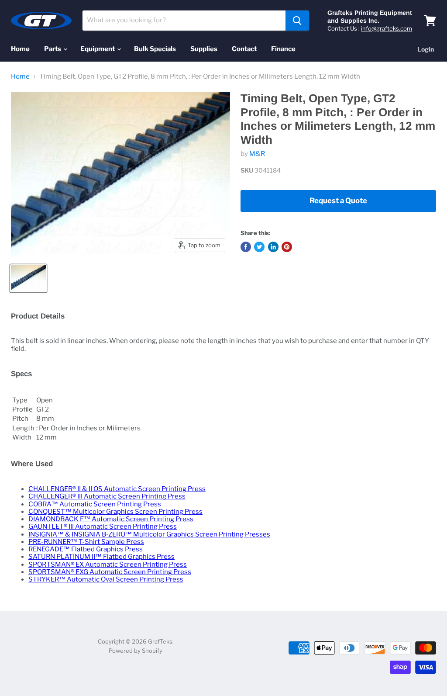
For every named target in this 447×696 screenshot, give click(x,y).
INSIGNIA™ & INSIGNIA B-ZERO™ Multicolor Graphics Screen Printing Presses (149, 534)
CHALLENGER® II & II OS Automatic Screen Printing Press (117, 489)
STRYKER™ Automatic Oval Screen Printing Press (105, 579)
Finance (283, 49)
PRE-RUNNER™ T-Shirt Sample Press (86, 542)
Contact (244, 49)
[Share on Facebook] (246, 247)
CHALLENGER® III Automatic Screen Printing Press (107, 496)
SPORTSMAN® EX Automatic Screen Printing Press (107, 564)
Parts (53, 49)
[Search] (297, 20)
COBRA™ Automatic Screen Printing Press (94, 504)
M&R (257, 154)
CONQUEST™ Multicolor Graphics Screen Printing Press (115, 512)
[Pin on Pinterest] (287, 247)
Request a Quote (338, 200)
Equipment (98, 49)
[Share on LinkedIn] (273, 247)
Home (20, 49)
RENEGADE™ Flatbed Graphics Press (85, 549)
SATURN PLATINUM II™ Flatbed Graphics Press (101, 557)
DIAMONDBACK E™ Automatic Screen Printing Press (110, 519)
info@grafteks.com (386, 28)
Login (425, 49)
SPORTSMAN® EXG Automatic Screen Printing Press (109, 572)
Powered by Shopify (135, 650)
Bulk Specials (155, 49)
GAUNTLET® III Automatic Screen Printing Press (102, 526)
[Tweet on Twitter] (259, 247)
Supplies (203, 49)
